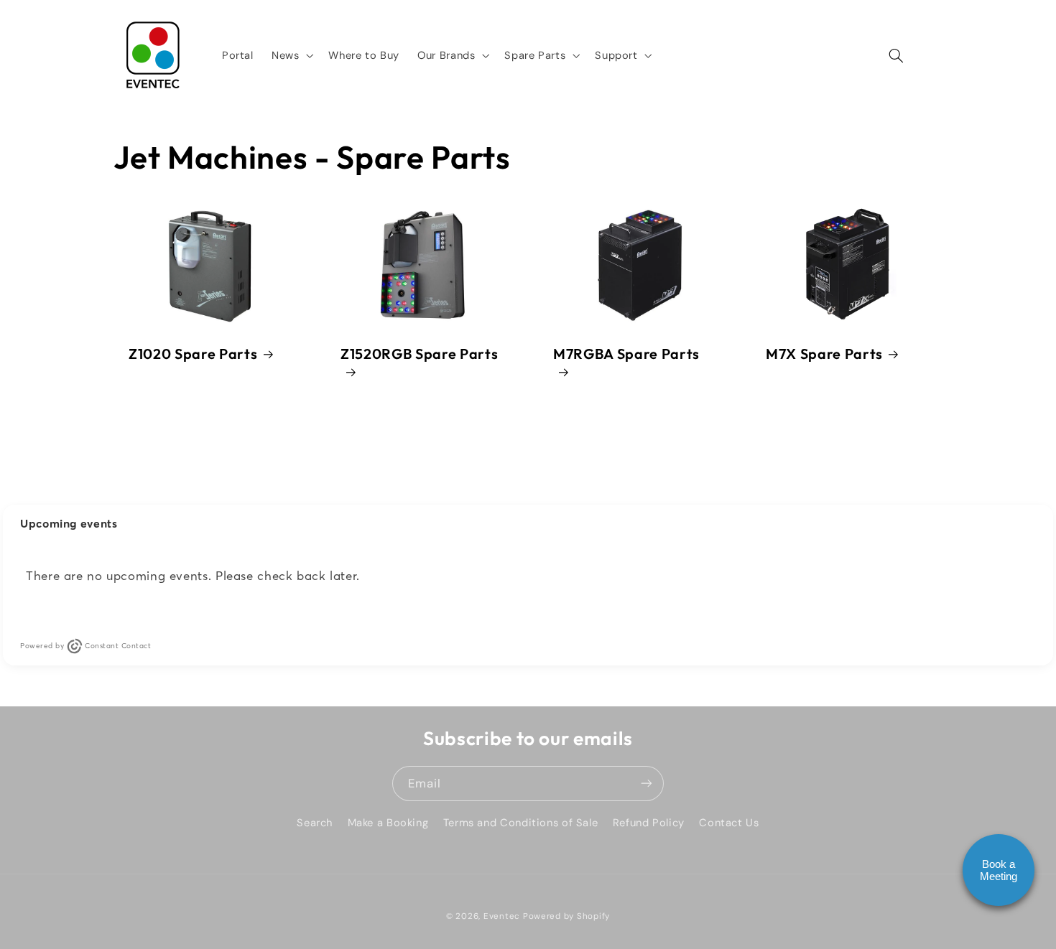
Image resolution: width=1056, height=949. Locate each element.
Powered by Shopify (566, 915)
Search (315, 822)
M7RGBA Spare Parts (626, 353)
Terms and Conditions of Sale (520, 822)
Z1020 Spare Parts (193, 353)
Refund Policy (649, 822)
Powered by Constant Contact (85, 645)
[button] (290, 55)
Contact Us (729, 822)
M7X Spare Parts (824, 353)
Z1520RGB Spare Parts (419, 353)
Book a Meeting (998, 870)
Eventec (501, 915)
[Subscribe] (646, 783)
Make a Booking (388, 822)
